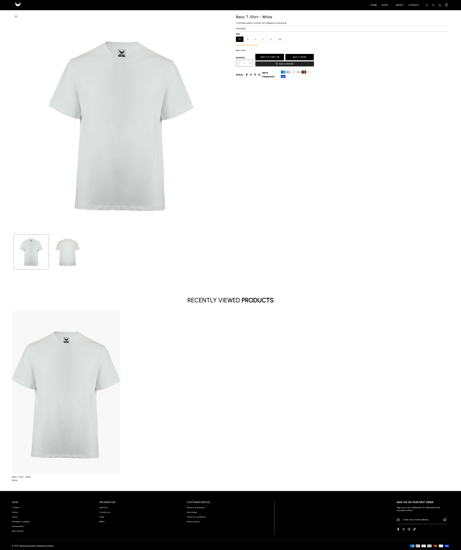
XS (240, 39)
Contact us (104, 512)
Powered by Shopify (45, 546)
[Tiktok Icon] (414, 530)
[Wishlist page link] (427, 5)
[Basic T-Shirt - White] (121, 123)
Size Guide (192, 512)
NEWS (102, 521)
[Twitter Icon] (403, 530)
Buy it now (299, 56)
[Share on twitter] (251, 75)
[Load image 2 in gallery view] (67, 251)
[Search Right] (433, 5)
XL (271, 39)
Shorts (15, 512)
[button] (446, 5)
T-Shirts (16, 507)
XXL (280, 39)
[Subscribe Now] (444, 520)
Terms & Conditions (196, 517)
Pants (15, 517)
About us (103, 507)
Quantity (240, 57)
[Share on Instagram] (259, 75)
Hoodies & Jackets (21, 521)
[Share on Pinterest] (255, 75)
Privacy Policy (193, 521)
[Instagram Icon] (409, 530)
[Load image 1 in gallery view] (31, 251)
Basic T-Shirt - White (21, 477)
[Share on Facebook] (247, 75)
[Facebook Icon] (398, 530)
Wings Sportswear (27, 546)
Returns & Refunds (195, 507)
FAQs (101, 517)
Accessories (18, 526)
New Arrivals (17, 531)
